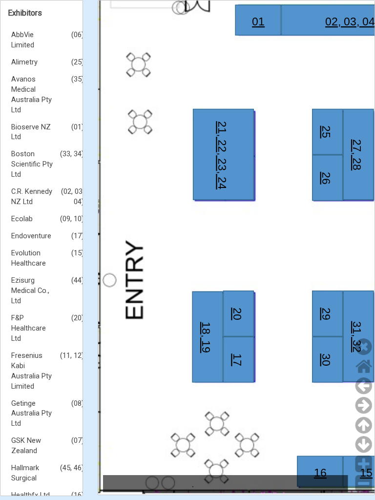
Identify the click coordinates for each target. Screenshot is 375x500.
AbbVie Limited (22, 39)
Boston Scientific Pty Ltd (32, 164)
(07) (77, 440)
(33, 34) (72, 153)
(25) (77, 62)
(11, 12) (72, 355)
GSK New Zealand (26, 445)
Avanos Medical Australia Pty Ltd (31, 94)
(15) (77, 253)
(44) (77, 280)
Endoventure (31, 235)
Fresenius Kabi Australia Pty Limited (31, 371)
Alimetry (24, 62)
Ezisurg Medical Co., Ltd (30, 290)
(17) (77, 235)
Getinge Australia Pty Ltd (31, 413)
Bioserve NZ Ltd (31, 132)
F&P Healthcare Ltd (28, 328)
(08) (77, 403)
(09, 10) (72, 218)
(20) (77, 317)
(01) (77, 127)
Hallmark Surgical (25, 472)
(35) (77, 79)
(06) (77, 34)
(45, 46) (72, 467)
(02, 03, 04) (72, 196)
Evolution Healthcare (28, 258)
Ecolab (22, 218)
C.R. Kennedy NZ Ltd (31, 196)
